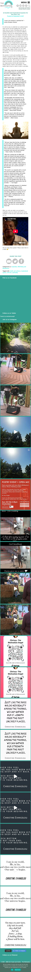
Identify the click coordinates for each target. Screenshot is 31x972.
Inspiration (14, 266)
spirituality (15, 272)
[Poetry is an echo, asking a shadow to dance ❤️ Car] (15, 526)
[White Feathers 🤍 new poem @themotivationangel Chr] (15, 338)
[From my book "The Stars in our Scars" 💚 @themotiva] (15, 870)
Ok (12, 969)
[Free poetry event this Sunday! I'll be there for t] (15, 494)
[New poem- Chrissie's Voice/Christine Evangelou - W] (15, 463)
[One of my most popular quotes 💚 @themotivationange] (15, 839)
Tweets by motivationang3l (7, 316)
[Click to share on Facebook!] (21, 263)
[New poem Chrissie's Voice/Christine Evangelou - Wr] (15, 432)
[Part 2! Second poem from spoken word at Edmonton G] (15, 588)
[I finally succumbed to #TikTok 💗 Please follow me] (15, 682)
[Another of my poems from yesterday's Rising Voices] (15, 369)
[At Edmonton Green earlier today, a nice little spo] (15, 619)
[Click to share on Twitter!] (15, 263)
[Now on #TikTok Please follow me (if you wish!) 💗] (15, 651)
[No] (29, 967)
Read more (17, 969)
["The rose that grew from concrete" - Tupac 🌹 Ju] (15, 713)
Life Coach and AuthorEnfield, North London (24, 8)
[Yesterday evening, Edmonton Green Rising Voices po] (15, 400)
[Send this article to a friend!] (9, 263)
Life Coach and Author (15, 962)
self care (9, 272)
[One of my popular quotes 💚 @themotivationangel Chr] (15, 776)
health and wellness (15, 271)
